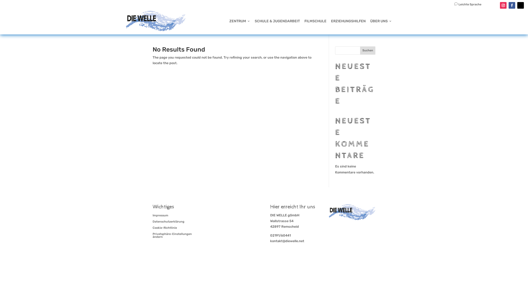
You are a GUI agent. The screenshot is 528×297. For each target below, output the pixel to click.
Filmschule (315, 21)
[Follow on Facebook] (512, 5)
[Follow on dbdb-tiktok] (520, 5)
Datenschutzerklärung (168, 221)
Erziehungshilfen (348, 21)
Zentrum (237, 21)
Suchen (367, 50)
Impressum (160, 215)
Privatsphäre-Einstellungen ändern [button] (172, 236)
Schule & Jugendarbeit (277, 21)
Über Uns (379, 21)
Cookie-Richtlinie (165, 228)
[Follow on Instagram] (503, 5)
